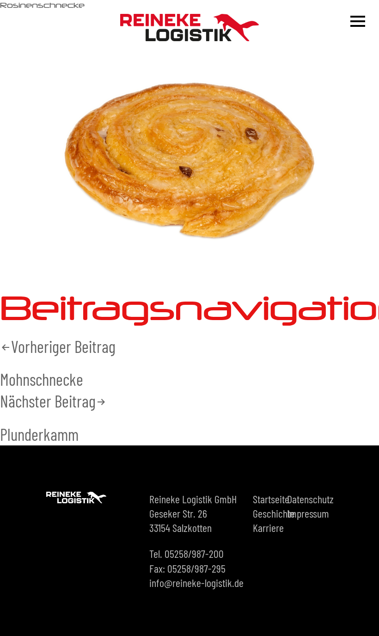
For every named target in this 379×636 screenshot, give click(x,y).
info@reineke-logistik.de (196, 582)
